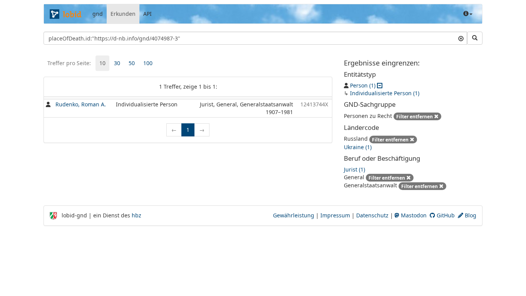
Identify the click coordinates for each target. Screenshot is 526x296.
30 (117, 63)
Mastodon (413, 215)
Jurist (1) (354, 169)
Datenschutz (372, 215)
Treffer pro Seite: (69, 63)
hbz (136, 215)
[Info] (467, 14)
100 (147, 63)
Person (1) (362, 85)
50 (132, 63)
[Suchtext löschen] (461, 38)
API (147, 13)
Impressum (335, 215)
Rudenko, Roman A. (80, 104)
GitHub (445, 215)
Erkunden (123, 13)
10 (102, 63)
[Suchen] (474, 38)
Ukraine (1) (358, 147)
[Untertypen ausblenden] (379, 85)
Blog (469, 215)
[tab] (102, 63)
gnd (97, 13)
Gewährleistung (293, 215)
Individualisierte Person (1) (384, 93)
